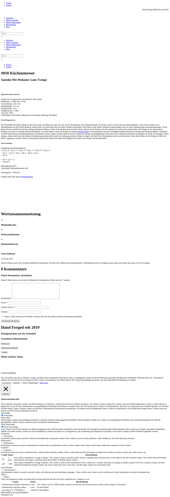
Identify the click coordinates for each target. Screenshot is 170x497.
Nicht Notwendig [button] (8, 424)
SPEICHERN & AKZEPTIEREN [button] (14, 493)
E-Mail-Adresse (8, 307)
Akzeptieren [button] (6, 383)
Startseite (9, 18)
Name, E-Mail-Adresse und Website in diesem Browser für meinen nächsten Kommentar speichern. (43, 316)
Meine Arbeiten (12, 20)
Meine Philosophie (13, 22)
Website (4, 312)
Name (4, 303)
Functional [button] (5, 434)
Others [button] (3, 474)
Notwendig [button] (5, 413)
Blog (8, 27)
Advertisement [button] (6, 467)
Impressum (5, 343)
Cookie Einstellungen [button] (29, 383)
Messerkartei (11, 25)
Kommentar (6, 298)
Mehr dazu (44, 383)
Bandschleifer (83, 132)
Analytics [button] (4, 447)
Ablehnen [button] (16, 383)
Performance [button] (6, 441)
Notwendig (8, 415)
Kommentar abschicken (10, 321)
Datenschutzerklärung (9, 348)
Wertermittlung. (27, 177)
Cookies (4, 352)
